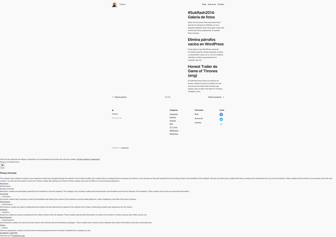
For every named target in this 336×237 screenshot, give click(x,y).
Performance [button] (5, 202)
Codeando (174, 114)
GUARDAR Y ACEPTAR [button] (8, 233)
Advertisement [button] (6, 217)
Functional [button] (4, 194)
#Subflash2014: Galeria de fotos (201, 14)
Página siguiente (216, 97)
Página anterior (119, 97)
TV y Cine (173, 127)
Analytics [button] (3, 210)
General (173, 121)
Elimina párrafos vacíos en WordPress (206, 41)
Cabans (122, 4)
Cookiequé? (95, 159)
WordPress (174, 134)
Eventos (173, 117)
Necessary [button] (4, 183)
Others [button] (2, 225)
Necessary (6, 186)
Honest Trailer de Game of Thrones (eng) (202, 71)
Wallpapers (174, 131)
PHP (171, 124)
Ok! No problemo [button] (83, 159)
